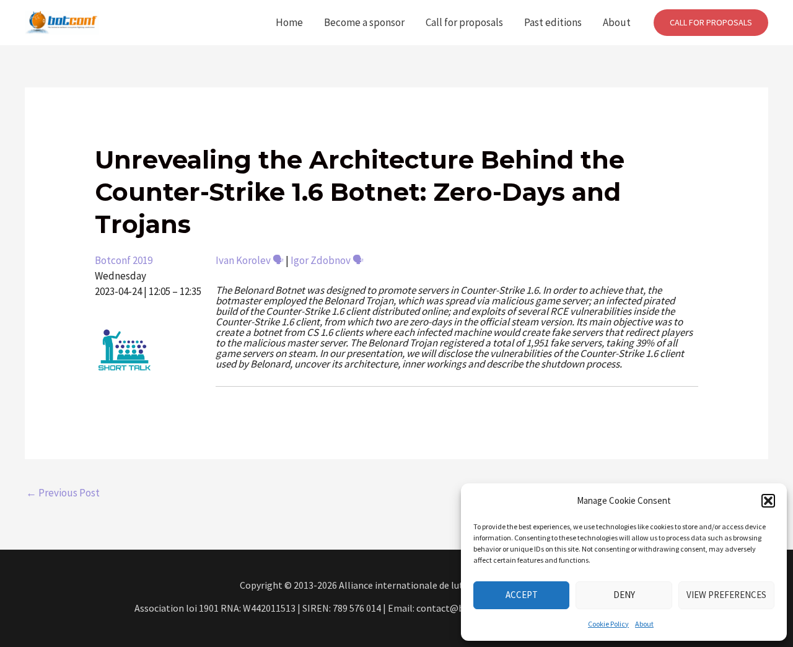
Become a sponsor (364, 22)
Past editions (553, 22)
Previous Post (63, 493)
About (644, 623)
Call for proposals (464, 22)
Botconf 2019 (123, 260)
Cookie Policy (608, 623)
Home (289, 22)
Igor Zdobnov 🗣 (327, 260)
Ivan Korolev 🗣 (250, 260)
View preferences (726, 595)
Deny (624, 595)
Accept (522, 595)
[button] (768, 501)
